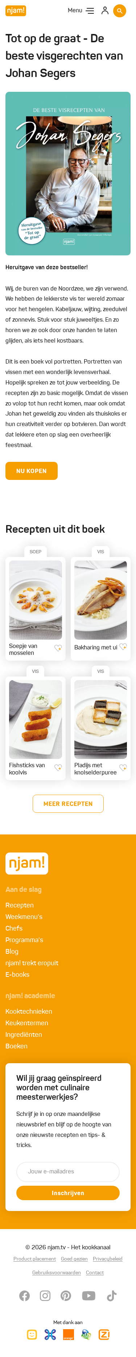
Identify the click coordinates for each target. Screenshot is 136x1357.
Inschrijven (68, 1194)
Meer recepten (68, 804)
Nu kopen (31, 471)
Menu (75, 11)
